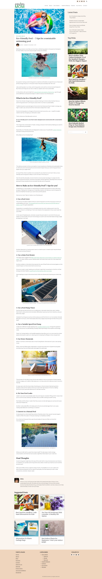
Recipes (44, 567)
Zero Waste (45, 554)
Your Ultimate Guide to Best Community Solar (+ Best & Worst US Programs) (77, 31)
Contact (85, 5)
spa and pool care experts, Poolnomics (44, 92)
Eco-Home (79, 5)
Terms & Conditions (21, 570)
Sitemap (18, 566)
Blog (17, 558)
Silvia (22, 44)
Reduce (23, 36)
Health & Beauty (66, 5)
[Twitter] (80, 1)
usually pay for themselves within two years (40, 271)
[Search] (85, 132)
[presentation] (26, 503)
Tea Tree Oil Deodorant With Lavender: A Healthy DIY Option (52, 514)
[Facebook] (77, 1)
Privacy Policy (19, 568)
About (50, 5)
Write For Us (19, 564)
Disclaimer (18, 572)
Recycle (46, 560)
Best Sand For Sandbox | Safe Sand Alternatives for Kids (26, 513)
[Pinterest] (84, 1)
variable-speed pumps (43, 326)
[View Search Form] (87, 1)
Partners (18, 560)
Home (46, 5)
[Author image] (17, 44)
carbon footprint (57, 129)
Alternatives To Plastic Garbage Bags (24, 539)
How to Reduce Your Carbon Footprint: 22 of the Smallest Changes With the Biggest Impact (78, 58)
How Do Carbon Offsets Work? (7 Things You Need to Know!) (77, 103)
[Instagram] (82, 1)
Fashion (73, 5)
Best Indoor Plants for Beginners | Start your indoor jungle (52, 540)
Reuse (45, 558)
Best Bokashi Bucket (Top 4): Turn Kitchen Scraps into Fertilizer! (76, 125)
